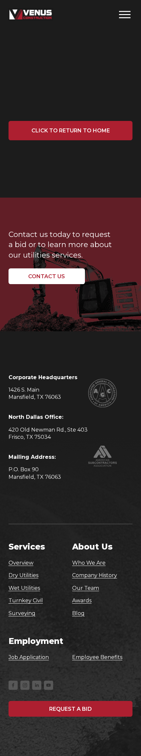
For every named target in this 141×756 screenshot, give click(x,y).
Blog (78, 613)
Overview (21, 563)
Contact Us (46, 276)
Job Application (29, 657)
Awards (81, 600)
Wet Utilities (24, 588)
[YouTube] (48, 685)
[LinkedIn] (36, 685)
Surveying (22, 613)
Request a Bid (70, 709)
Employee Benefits (97, 657)
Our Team (85, 588)
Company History (94, 575)
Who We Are (89, 563)
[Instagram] (25, 685)
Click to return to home (70, 130)
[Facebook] (13, 685)
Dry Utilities (23, 575)
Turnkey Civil (26, 600)
